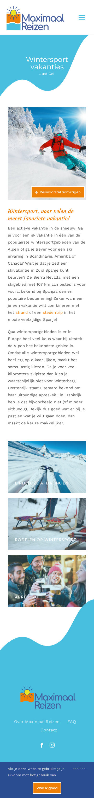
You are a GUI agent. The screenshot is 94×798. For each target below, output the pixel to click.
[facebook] (41, 745)
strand (22, 312)
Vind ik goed (47, 788)
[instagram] (52, 745)
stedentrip (53, 312)
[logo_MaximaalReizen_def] (34, 4)
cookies (79, 769)
